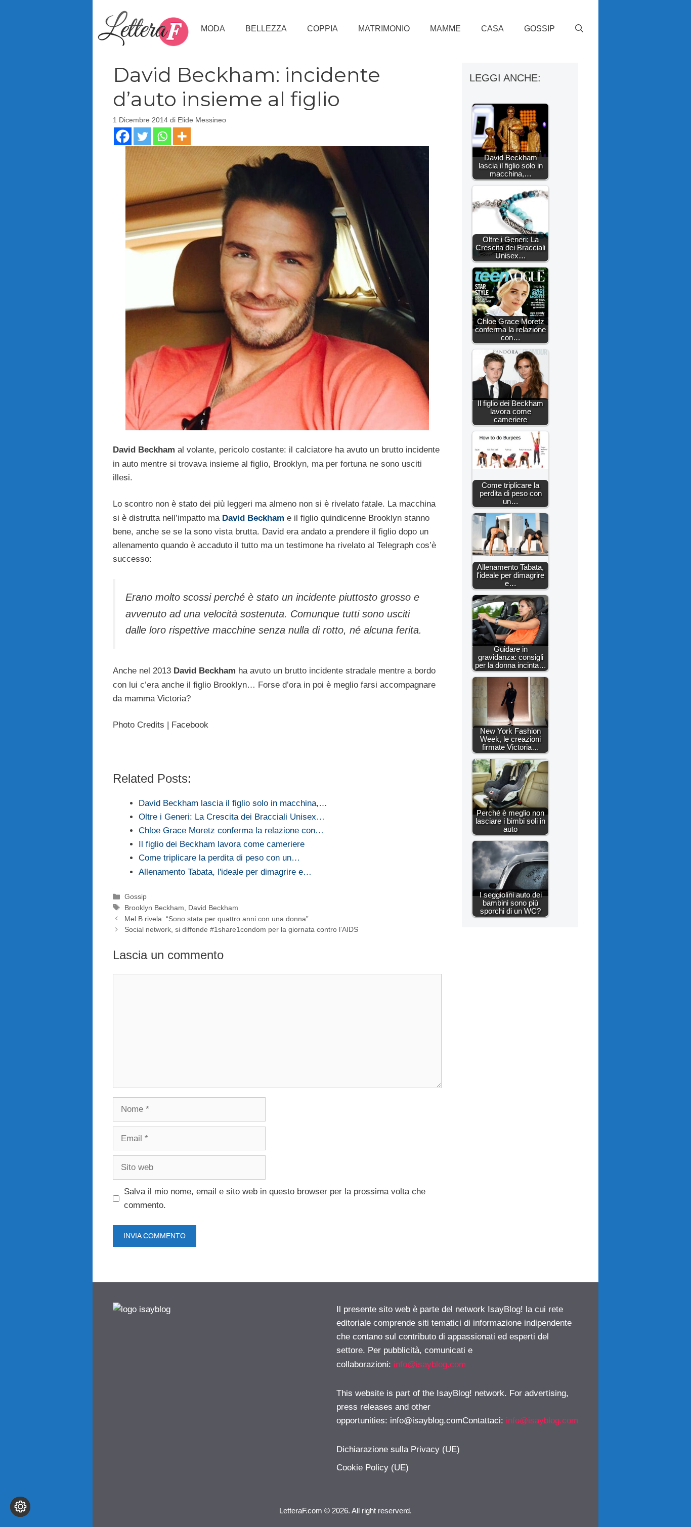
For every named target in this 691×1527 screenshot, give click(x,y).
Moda (213, 28)
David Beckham (213, 908)
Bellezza (266, 28)
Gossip (539, 28)
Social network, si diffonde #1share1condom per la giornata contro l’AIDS (241, 929)
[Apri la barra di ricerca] (579, 28)
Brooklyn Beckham (154, 908)
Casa (492, 28)
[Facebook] (123, 136)
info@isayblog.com (430, 1364)
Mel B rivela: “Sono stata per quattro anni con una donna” (216, 919)
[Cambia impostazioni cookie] (20, 1507)
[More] (182, 136)
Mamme (445, 28)
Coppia (322, 28)
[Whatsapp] (162, 136)
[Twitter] (142, 136)
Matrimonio (384, 28)
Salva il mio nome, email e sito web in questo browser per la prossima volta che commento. (274, 1198)
